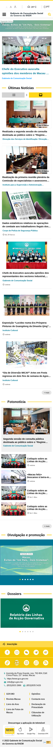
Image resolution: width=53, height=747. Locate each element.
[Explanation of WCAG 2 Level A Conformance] (47, 742)
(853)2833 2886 (14, 685)
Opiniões (36, 694)
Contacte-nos (38, 699)
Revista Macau (13, 699)
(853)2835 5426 (33, 685)
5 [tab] (30, 579)
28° (34, 6)
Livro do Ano (12, 704)
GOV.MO (10, 694)
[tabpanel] (26, 560)
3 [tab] (25, 579)
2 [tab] (22, 579)
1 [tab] (20, 579)
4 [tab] (27, 579)
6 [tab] (33, 579)
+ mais (46, 393)
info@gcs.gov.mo (15, 682)
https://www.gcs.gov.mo (17, 679)
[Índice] (3, 14)
